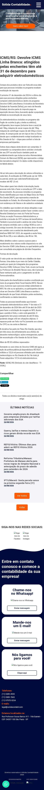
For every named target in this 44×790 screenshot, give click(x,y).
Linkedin (5, 382)
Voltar (22, 507)
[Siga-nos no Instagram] (26, 537)
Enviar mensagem (22, 608)
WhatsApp (5, 378)
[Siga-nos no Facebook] (17, 537)
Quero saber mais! (20, 26)
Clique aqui (22, 673)
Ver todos (22, 495)
